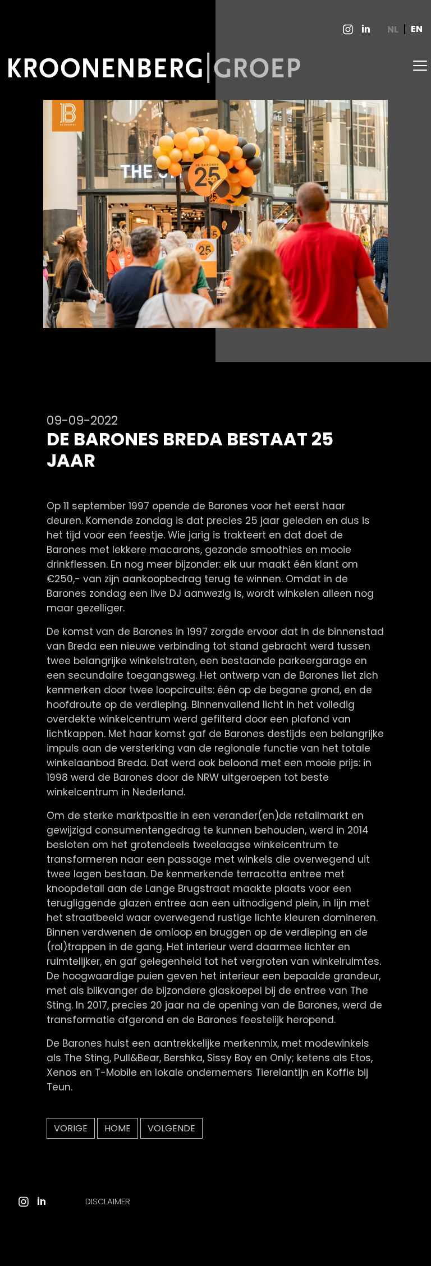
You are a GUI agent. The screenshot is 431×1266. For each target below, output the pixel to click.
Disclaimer (107, 1201)
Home (117, 1128)
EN (417, 29)
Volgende (171, 1128)
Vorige (71, 1128)
